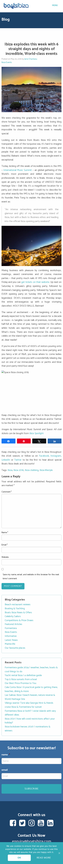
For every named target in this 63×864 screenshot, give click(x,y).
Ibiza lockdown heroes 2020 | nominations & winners (27, 729)
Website (5, 557)
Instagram (55, 456)
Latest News (11, 640)
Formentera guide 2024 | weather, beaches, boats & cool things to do (31, 669)
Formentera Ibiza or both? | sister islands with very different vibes (30, 713)
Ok (19, 857)
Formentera (11, 628)
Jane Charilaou (30, 59)
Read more (44, 857)
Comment (7, 492)
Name (5, 532)
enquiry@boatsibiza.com (31, 841)
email (5, 770)
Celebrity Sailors (13, 616)
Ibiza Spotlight (36, 433)
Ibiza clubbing (32, 470)
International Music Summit (17, 170)
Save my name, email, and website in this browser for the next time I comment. (31, 576)
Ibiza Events (7, 62)
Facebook (44, 456)
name (6, 754)
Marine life (10, 644)
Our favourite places (15, 648)
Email (5, 545)
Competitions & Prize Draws (19, 620)
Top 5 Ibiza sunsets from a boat (21, 679)
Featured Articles (13, 624)
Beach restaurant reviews (17, 604)
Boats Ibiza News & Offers (18, 612)
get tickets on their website (35, 282)
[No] (59, 853)
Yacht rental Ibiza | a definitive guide (23, 675)
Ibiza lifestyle (46, 470)
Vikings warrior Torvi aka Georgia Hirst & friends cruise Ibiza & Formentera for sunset (29, 705)
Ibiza (10, 470)
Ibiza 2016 (18, 470)
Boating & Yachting (15, 608)
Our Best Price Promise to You (20, 683)
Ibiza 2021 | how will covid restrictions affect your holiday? (30, 721)
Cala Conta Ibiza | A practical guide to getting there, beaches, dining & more (31, 689)
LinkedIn (6, 460)
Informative (11, 636)
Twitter (18, 460)
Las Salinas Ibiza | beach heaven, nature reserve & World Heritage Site (30, 697)
